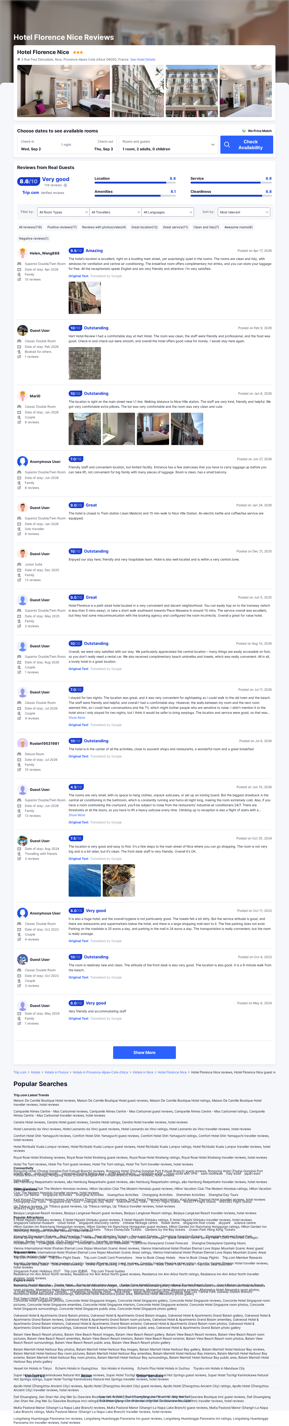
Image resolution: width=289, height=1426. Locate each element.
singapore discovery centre (99, 1223)
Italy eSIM (233, 1173)
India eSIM (21, 1180)
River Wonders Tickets (111, 1236)
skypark (225, 1223)
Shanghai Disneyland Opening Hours (219, 1243)
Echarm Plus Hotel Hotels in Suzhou (164, 1368)
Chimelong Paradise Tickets (181, 1236)
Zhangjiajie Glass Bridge (56, 1243)
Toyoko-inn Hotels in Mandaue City (219, 1368)
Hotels (35, 1072)
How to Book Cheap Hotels (155, 1257)
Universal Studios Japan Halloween (103, 1243)
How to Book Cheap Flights (199, 1257)
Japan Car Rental (26, 1195)
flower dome (170, 1223)
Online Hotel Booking (67, 1264)
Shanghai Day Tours (223, 1195)
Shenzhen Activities (190, 1195)
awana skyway (54, 1229)
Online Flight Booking (101, 1264)
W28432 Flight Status (30, 1208)
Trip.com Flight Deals (64, 1257)
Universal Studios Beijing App (83, 1173)
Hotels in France (56, 1072)
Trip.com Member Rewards (242, 1257)
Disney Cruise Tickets (84, 1229)
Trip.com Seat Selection (214, 1264)
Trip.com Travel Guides (108, 1271)
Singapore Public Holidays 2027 (37, 1271)
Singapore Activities (57, 1195)
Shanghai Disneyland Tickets (35, 1236)
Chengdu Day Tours (98, 1201)
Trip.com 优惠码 (75, 1271)
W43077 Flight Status (200, 1201)
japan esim (252, 1173)
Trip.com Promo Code (30, 1257)
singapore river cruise (199, 1223)
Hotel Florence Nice (172, 1072)
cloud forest (66, 1223)
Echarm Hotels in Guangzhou (76, 1368)
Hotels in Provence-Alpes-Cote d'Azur (100, 1072)
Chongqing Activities (157, 1195)
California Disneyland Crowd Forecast (160, 1243)
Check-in (27, 141)
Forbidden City (24, 1243)
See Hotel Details (142, 59)
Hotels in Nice (143, 1072)
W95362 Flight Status (235, 1201)
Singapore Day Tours (64, 1201)
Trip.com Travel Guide (137, 1264)
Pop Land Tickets (144, 1236)
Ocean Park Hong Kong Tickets (212, 1229)
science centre (245, 1223)
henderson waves (27, 1229)
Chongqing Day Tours (30, 1201)
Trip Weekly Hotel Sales (31, 1264)
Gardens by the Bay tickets (165, 1229)
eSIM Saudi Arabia (121, 1173)
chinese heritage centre (140, 1223)
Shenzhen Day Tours (132, 1201)
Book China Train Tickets (175, 1264)
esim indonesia (212, 1173)
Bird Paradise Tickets (75, 1236)
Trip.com (20, 1072)
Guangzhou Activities (122, 1195)
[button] (251, 7)
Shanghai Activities (90, 1195)
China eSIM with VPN (181, 1173)
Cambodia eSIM (151, 1173)
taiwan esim (22, 1173)
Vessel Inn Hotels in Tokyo (33, 1368)
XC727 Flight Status (165, 1201)
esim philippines (46, 1173)
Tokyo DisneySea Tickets (122, 1229)
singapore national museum (34, 1223)
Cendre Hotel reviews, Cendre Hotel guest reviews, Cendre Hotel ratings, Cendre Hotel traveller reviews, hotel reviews (101, 1122)
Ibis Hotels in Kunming (117, 1368)
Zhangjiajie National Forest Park (229, 1236)
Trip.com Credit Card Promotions (108, 1257)
